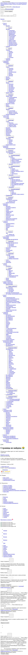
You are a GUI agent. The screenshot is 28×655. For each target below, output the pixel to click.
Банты (10, 142)
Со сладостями (9, 392)
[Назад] (2, 13)
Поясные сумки (12, 125)
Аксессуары (6, 115)
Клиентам (11, 357)
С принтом (11, 39)
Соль (12, 191)
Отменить (3, 584)
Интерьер (5, 203)
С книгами (11, 371)
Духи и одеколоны (13, 200)
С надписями (12, 36)
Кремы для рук (14, 170)
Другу (10, 359)
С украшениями (12, 368)
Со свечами (11, 373)
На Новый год (9, 349)
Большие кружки (13, 42)
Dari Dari (11, 270)
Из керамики (12, 87)
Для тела (11, 164)
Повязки (11, 143)
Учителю (11, 354)
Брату (10, 365)
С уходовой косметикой (14, 399)
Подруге (11, 360)
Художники (6, 515)
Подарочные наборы (8, 340)
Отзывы (20, 2)
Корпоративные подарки (6, 4)
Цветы (4, 409)
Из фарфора (11, 91)
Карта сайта (6, 491)
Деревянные (11, 102)
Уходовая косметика (10, 152)
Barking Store (12, 273)
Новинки (5, 2)
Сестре (10, 366)
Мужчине (11, 350)
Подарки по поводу (7, 479)
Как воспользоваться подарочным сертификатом (14, 490)
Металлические (12, 35)
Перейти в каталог (5, 454)
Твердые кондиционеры (17, 180)
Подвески (11, 69)
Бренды (5, 434)
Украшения (5, 61)
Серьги (7, 67)
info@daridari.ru (12, 467)
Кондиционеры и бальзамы (17, 183)
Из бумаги (11, 289)
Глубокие (11, 52)
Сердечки (11, 68)
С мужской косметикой (14, 400)
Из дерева (11, 86)
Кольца (10, 73)
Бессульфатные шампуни (17, 184)
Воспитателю (12, 355)
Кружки (8, 29)
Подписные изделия (13, 275)
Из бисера (11, 84)
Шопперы (11, 122)
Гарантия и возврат (7, 486)
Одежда (5, 263)
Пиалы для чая (12, 41)
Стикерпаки (11, 257)
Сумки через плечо (13, 124)
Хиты (2, 2)
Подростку (11, 367)
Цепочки (11, 75)
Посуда (5, 23)
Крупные (11, 74)
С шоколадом (12, 393)
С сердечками (12, 110)
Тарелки (8, 50)
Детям (10, 351)
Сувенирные (12, 30)
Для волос (8, 138)
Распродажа (6, 439)
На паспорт (11, 244)
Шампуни (13, 182)
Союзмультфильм (13, 97)
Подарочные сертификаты (9, 436)
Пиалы (10, 54)
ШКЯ (10, 272)
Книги (4, 295)
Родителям (11, 363)
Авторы (5, 517)
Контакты (24, 2)
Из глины (11, 85)
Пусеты (10, 70)
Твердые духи (12, 201)
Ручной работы (12, 31)
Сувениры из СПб (7, 410)
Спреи (12, 185)
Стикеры (8, 254)
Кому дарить (6, 477)
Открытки (5, 312)
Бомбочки (13, 193)
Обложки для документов (12, 242)
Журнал (13, 2)
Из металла (11, 89)
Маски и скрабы (15, 160)
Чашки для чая (12, 40)
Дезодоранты (14, 173)
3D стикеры (11, 256)
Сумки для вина (12, 126)
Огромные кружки (13, 44)
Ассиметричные (12, 71)
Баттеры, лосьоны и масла (17, 171)
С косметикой (12, 372)
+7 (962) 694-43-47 (16, 6)
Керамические (12, 33)
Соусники (11, 57)
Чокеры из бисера (13, 111)
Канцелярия (6, 236)
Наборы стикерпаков (13, 258)
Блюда (10, 56)
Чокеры (8, 109)
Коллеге (10, 356)
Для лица (11, 153)
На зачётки (11, 245)
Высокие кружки (13, 45)
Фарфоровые (12, 34)
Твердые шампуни (15, 179)
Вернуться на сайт (5, 622)
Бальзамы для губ (15, 162)
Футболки (8, 269)
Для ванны (11, 187)
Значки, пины (9, 96)
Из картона (11, 290)
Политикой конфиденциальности (9, 609)
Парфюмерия (9, 198)
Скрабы (13, 168)
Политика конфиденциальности (10, 503)
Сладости (5, 221)
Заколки (10, 141)
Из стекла (11, 90)
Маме (10, 361)
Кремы (13, 157)
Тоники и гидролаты (16, 161)
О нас (16, 2)
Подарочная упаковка (8, 427)
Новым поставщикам (8, 501)
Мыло (12, 172)
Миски (10, 53)
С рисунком (11, 37)
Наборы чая (11, 234)
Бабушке (11, 362)
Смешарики (11, 98)
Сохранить (8, 584)
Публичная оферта (7, 488)
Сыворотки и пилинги (16, 159)
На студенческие (12, 246)
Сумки (7, 121)
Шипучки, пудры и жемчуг (17, 194)
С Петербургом (12, 276)
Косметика (5, 146)
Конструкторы (9, 287)
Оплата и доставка (16, 4)
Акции (9, 2)
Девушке (11, 352)
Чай (7, 233)
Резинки (11, 139)
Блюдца (10, 51)
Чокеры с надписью (13, 113)
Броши (7, 82)
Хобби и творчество (8, 281)
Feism (10, 274)
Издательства (6, 514)
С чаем (10, 370)
